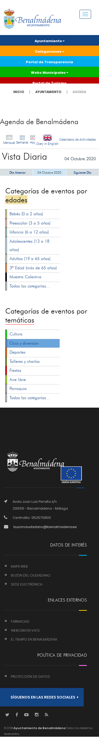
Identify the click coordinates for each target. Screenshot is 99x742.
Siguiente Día (82, 172)
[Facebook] (17, 714)
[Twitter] (7, 714)
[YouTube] (26, 714)
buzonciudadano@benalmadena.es (45, 526)
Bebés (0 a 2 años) (26, 213)
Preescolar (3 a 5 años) (30, 223)
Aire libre (18, 379)
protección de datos (30, 676)
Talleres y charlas (25, 361)
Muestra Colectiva (25, 276)
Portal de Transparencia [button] (49, 62)
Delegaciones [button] (48, 51)
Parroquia (18, 388)
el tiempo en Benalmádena (34, 639)
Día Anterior (18, 172)
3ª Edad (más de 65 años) (33, 267)
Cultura (16, 333)
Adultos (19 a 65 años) (30, 258)
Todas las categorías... (30, 286)
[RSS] (46, 714)
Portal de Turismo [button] (49, 83)
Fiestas (15, 370)
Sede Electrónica (26, 584)
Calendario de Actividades (77, 139)
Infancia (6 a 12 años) (29, 232)
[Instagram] (37, 714)
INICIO (18, 92)
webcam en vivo (25, 630)
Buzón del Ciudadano (30, 575)
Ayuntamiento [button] (48, 40)
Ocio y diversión (24, 343)
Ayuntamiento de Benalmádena (39, 728)
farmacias (20, 621)
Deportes (17, 352)
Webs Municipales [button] (48, 72)
